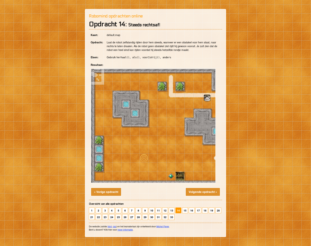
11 (158, 210)
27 (131, 217)
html (110, 226)
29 (145, 217)
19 (211, 210)
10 (151, 210)
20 (218, 210)
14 (178, 210)
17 (198, 210)
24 (111, 217)
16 (191, 210)
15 (185, 210)
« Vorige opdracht (106, 192)
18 (205, 210)
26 (125, 217)
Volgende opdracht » (203, 192)
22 (98, 217)
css (114, 226)
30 (151, 217)
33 (171, 217)
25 (118, 217)
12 (165, 210)
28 (138, 217)
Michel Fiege (162, 226)
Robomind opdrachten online (116, 16)
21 (91, 217)
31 (158, 217)
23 (105, 217)
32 (165, 217)
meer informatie (125, 229)
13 (171, 210)
